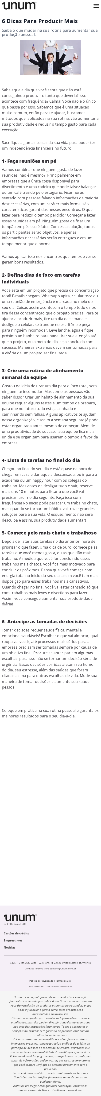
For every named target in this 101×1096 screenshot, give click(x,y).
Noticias (9, 947)
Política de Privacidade (41, 980)
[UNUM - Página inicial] (19, 5)
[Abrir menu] (96, 6)
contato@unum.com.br (63, 968)
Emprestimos (13, 940)
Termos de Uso (63, 980)
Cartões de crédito (16, 933)
